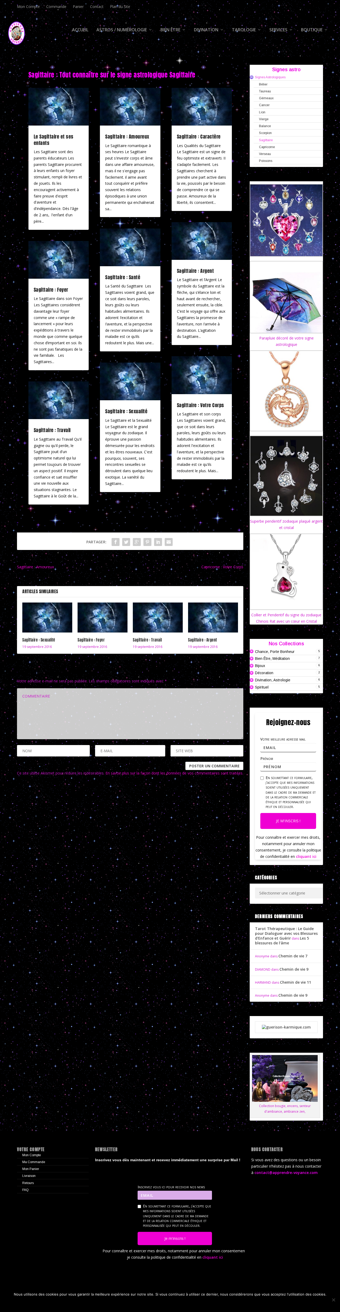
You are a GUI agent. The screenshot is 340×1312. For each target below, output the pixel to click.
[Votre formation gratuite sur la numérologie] (286, 1027)
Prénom (266, 758)
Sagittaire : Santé (122, 277)
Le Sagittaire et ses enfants (54, 139)
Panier (78, 6)
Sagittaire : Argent (195, 270)
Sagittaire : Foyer (51, 289)
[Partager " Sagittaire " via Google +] (136, 542)
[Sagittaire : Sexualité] (47, 618)
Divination (206, 30)
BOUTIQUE (311, 30)
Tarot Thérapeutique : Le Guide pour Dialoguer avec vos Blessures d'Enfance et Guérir (286, 933)
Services (278, 30)
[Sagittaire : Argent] (213, 618)
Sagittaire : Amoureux (127, 136)
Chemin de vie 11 (295, 982)
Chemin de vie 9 (293, 969)
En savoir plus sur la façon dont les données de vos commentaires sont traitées (174, 773)
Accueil (80, 30)
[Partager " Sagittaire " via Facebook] (115, 542)
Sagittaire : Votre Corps (200, 405)
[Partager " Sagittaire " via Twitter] (126, 542)
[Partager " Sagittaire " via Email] (168, 542)
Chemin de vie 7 (292, 955)
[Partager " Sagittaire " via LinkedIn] (158, 542)
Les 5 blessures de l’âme (282, 940)
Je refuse (146, 1303)
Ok (125, 1303)
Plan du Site (120, 6)
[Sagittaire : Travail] (158, 618)
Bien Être (170, 30)
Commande (56, 6)
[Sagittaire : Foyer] (103, 618)
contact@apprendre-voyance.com (286, 1172)
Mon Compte (28, 6)
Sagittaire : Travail (52, 430)
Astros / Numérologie (121, 30)
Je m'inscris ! (288, 820)
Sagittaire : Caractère (199, 136)
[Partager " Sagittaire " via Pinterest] (147, 542)
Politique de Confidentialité (192, 1303)
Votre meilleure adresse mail (282, 739)
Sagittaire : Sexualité (126, 411)
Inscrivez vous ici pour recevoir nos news (171, 1187)
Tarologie (244, 30)
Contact (97, 6)
